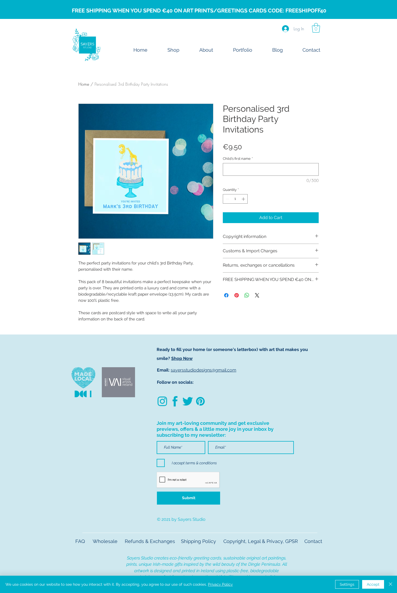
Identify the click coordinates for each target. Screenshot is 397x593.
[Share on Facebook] (226, 295)
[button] (316, 28)
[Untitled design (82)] (162, 401)
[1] (187, 401)
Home (83, 84)
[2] (175, 401)
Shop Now (182, 358)
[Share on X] (257, 295)
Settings (347, 584)
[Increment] (244, 199)
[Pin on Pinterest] (236, 295)
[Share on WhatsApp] (247, 295)
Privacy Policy (220, 584)
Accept (373, 584)
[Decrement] (227, 199)
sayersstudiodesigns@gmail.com (203, 370)
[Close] (390, 584)
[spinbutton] (235, 199)
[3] (200, 401)
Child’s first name (238, 159)
